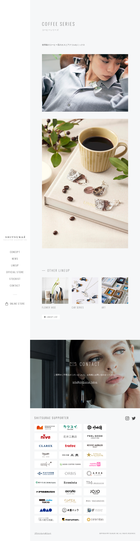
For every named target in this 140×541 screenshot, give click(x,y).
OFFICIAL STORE (15, 272)
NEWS (15, 258)
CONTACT (15, 285)
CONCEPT (15, 252)
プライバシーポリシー (42, 533)
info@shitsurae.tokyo (85, 382)
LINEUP (15, 265)
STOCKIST (15, 279)
